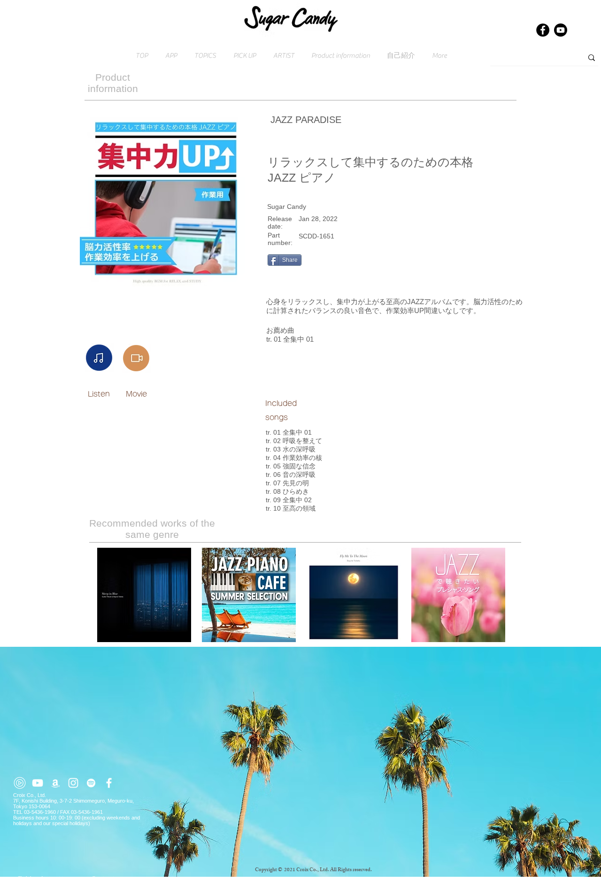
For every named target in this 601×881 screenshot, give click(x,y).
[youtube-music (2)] (19, 782)
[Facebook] (542, 30)
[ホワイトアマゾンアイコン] (55, 782)
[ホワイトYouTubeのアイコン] (37, 782)
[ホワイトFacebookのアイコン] (109, 782)
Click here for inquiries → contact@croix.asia (66, 878)
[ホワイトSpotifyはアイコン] (91, 782)
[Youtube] (560, 30)
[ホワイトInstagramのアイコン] (73, 782)
